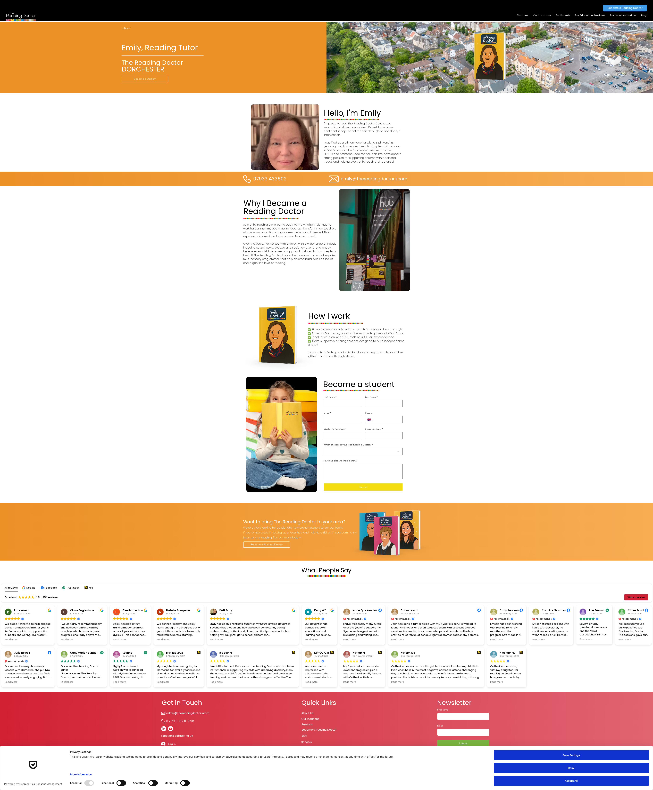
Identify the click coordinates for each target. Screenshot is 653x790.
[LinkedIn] (163, 728)
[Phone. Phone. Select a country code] (370, 419)
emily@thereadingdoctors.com (374, 179)
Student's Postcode (335, 428)
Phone (368, 412)
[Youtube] (170, 728)
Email (327, 412)
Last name (371, 396)
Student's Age (374, 428)
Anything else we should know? (340, 460)
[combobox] (363, 451)
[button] (522, 15)
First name (330, 396)
